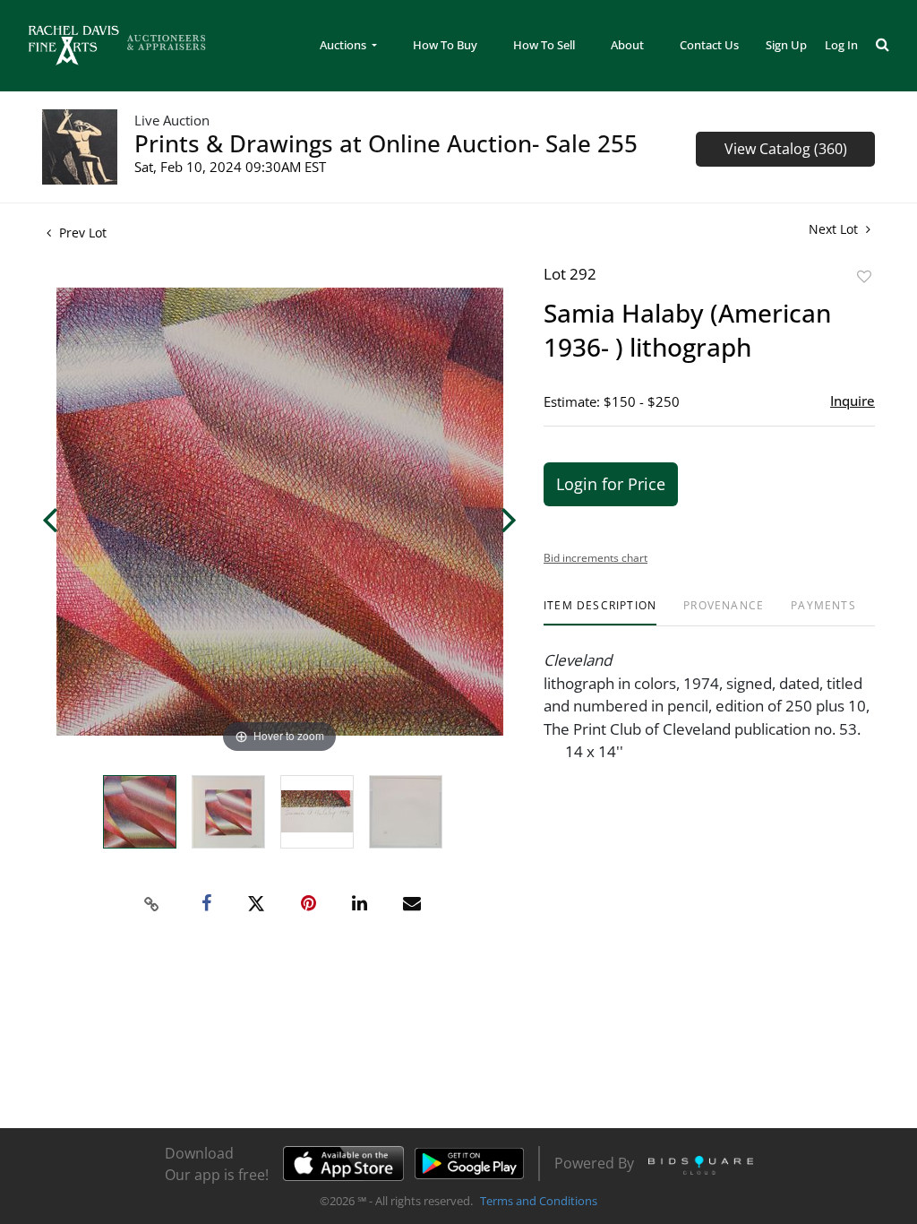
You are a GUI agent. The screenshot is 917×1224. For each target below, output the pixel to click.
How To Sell (544, 45)
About (627, 45)
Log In (841, 45)
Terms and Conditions (538, 1201)
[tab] (600, 612)
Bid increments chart (595, 557)
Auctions (344, 45)
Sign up (786, 45)
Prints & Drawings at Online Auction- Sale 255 (386, 143)
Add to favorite (864, 276)
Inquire (852, 400)
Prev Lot (81, 232)
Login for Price (610, 484)
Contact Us (709, 45)
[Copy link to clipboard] (152, 904)
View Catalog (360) (785, 149)
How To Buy (445, 45)
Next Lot (835, 229)
